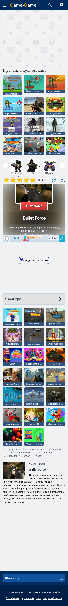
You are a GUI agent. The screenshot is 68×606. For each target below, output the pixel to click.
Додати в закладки (36, 260)
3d (38, 452)
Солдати (26, 456)
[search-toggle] (50, 4)
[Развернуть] (63, 180)
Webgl (38, 456)
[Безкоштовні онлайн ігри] (23, 5)
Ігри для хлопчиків (32, 449)
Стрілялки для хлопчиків (19, 452)
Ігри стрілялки (53, 449)
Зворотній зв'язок (52, 598)
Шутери (48, 452)
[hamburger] (4, 5)
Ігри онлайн (12, 449)
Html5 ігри (12, 456)
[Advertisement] (51, 38)
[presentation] (5, 165)
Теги (38, 598)
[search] (61, 578)
